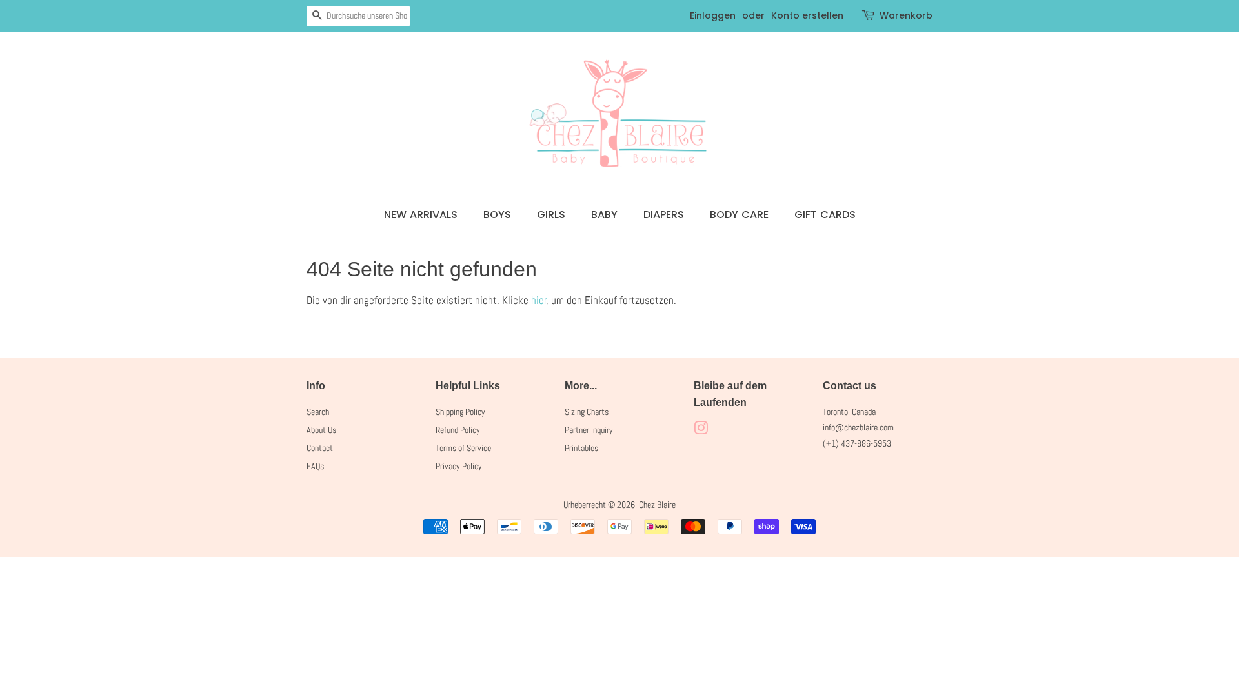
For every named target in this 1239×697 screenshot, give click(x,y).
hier (539, 300)
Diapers (663, 214)
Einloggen (713, 15)
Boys (497, 214)
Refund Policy (458, 430)
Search (318, 412)
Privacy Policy (459, 466)
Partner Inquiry (589, 430)
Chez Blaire (657, 504)
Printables (581, 448)
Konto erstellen (807, 15)
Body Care (739, 214)
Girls (551, 214)
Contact (320, 448)
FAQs (315, 466)
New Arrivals (421, 214)
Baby (604, 214)
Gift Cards (825, 214)
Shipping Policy (460, 412)
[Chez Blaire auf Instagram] (701, 430)
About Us (321, 430)
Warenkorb (906, 15)
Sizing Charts (587, 412)
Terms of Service (463, 448)
